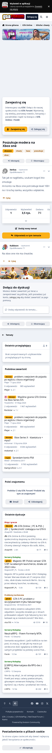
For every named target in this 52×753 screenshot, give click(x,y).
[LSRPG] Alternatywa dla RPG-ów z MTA (23, 667)
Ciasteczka (41, 711)
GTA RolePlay (20, 717)
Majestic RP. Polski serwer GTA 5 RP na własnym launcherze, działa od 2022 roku (25, 564)
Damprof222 (10, 468)
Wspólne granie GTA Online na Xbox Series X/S (25, 398)
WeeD (6, 460)
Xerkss (13, 169)
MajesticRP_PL (10, 570)
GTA (3, 717)
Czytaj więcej (6, 6)
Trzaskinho (9, 402)
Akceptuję (28, 747)
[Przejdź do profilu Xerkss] (5, 171)
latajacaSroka (10, 604)
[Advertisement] (26, 68)
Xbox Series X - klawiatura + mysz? (23, 439)
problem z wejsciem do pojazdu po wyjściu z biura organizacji (25, 378)
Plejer (6, 382)
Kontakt (30, 711)
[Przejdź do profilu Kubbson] (5, 246)
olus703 (7, 622)
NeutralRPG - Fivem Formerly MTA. (23, 633)
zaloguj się (14, 297)
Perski (7, 636)
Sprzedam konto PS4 (23, 457)
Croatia (10, 717)
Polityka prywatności (14, 711)
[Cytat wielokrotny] (4, 261)
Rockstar (8, 410)
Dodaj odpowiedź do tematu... (22, 309)
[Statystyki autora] (49, 171)
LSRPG (7, 671)
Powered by (26, 722)
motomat (8, 443)
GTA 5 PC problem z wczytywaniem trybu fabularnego (22, 600)
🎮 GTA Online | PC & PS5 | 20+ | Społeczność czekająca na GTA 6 (25, 527)
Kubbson (14, 245)
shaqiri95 (8, 532)
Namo (5, 719)
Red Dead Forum (35, 717)
